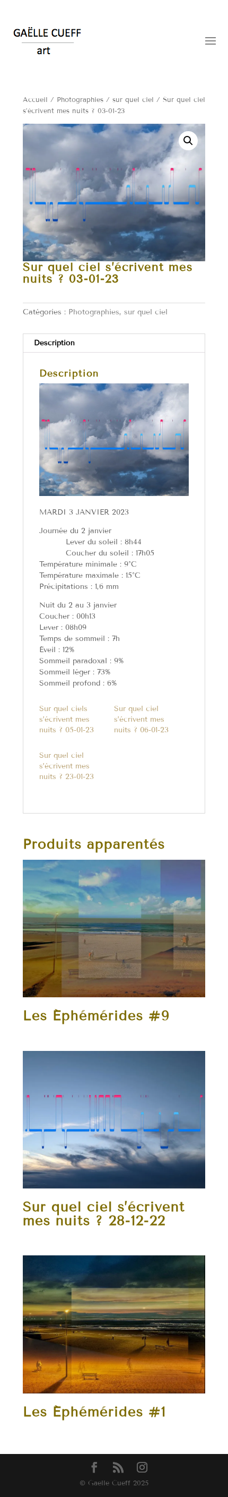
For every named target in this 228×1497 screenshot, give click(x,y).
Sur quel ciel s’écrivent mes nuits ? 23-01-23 (66, 766)
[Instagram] (142, 1468)
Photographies (80, 100)
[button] (188, 140)
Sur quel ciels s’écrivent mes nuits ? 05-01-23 (66, 719)
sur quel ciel (133, 100)
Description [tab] (54, 342)
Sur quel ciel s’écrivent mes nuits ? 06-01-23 (141, 719)
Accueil (35, 100)
